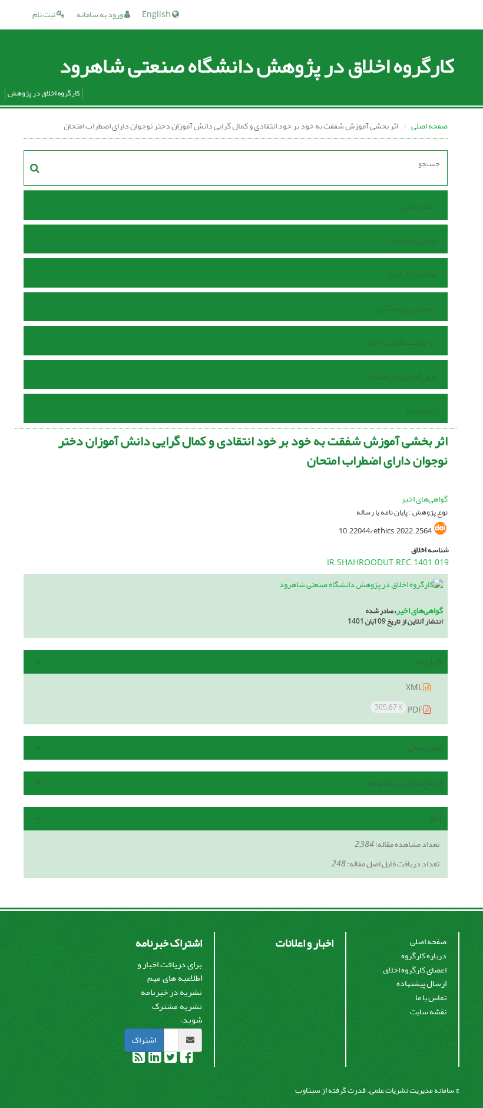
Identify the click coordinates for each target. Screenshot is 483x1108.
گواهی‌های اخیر (424, 499)
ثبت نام (44, 14)
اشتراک (144, 1040)
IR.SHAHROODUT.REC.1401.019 (388, 563)
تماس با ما (421, 410)
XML (415, 687)
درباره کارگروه (423, 956)
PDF (399, 709)
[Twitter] (170, 1059)
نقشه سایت (428, 1012)
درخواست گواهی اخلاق (401, 342)
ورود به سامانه (100, 14)
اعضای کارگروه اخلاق (414, 970)
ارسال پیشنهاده (421, 983)
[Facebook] (186, 1059)
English (157, 14)
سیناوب (307, 1090)
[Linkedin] (154, 1059)
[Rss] (138, 1059)
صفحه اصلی (429, 126)
